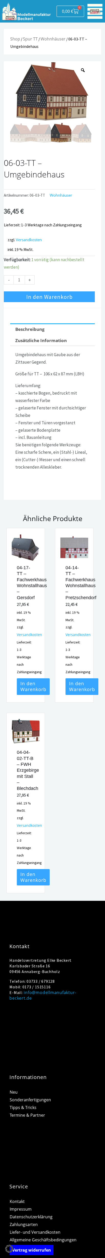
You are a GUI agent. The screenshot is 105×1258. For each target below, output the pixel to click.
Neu (14, 1092)
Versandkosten (29, 239)
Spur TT (30, 39)
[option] (51, 92)
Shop (15, 39)
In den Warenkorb (49, 296)
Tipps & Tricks (23, 1107)
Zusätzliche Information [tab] (41, 340)
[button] (9, 1249)
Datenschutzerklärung (31, 1217)
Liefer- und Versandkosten (35, 1232)
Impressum (21, 1209)
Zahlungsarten (24, 1224)
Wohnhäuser (53, 39)
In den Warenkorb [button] (33, 686)
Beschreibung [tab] (30, 329)
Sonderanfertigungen (30, 1100)
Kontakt (17, 1201)
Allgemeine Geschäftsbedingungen (43, 1240)
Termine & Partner (27, 1115)
